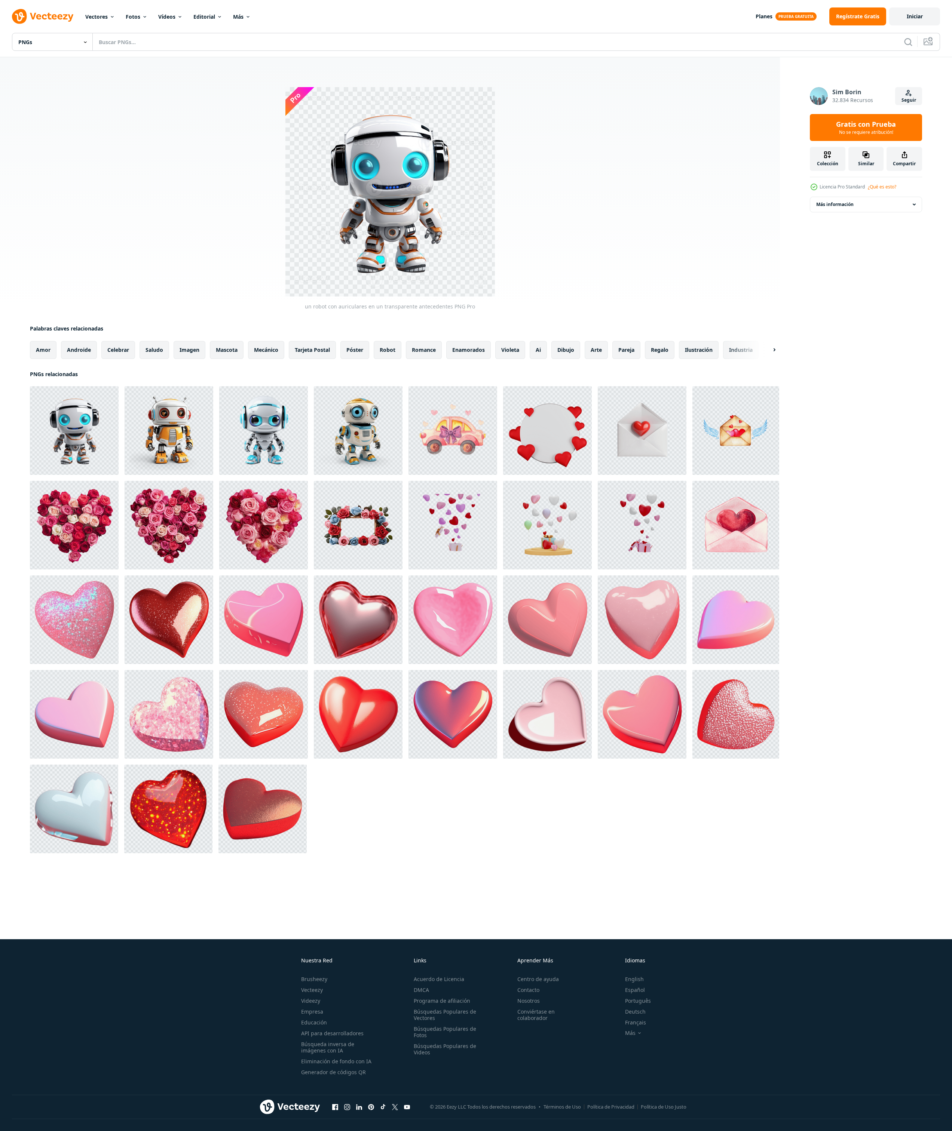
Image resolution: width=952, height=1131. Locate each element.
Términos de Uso (562, 1106)
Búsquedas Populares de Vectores (445, 1014)
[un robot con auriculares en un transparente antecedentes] (74, 430)
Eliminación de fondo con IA (336, 1061)
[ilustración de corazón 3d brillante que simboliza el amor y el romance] (169, 619)
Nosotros (528, 1000)
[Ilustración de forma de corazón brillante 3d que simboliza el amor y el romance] (263, 619)
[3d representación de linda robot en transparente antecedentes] (169, 430)
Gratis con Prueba (866, 127)
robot (387, 349)
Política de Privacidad (610, 1106)
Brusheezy (314, 979)
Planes (764, 16)
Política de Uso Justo (663, 1106)
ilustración (699, 349)
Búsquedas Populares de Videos (445, 1049)
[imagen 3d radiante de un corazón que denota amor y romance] (642, 619)
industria (741, 349)
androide (79, 349)
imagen (189, 349)
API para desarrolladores (332, 1033)
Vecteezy (312, 989)
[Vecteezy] (42, 16)
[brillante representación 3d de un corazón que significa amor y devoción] (358, 619)
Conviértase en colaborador (536, 1014)
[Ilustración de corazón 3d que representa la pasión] (74, 714)
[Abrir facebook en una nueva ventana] (335, 1107)
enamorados (468, 349)
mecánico (266, 349)
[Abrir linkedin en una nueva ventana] (359, 1107)
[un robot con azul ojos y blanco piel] (263, 430)
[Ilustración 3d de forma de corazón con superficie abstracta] (74, 619)
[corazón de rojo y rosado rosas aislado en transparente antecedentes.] (74, 525)
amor (43, 349)
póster (354, 349)
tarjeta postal (312, 349)
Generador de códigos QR (333, 1072)
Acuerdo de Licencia (439, 979)
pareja (626, 349)
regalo (659, 349)
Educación (314, 1022)
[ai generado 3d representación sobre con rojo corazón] (642, 430)
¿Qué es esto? (882, 187)
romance (424, 349)
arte (596, 349)
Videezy (310, 1000)
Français (635, 1022)
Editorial (204, 16)
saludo (154, 349)
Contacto (528, 989)
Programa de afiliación (442, 1000)
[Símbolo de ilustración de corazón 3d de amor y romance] (547, 714)
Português (638, 1000)
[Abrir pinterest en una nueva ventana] (371, 1107)
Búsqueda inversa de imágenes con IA (327, 1047)
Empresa (312, 1011)
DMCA (421, 989)
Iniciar (915, 16)
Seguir (909, 100)
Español (635, 989)
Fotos (133, 16)
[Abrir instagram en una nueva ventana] (347, 1107)
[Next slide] (768, 350)
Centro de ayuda (538, 979)
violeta (510, 349)
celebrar (118, 349)
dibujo (565, 349)
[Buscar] (908, 41)
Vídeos (166, 16)
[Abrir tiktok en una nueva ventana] (383, 1107)
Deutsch (635, 1011)
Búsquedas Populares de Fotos (445, 1032)
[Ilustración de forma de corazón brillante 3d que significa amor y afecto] (168, 809)
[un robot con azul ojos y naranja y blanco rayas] (358, 430)
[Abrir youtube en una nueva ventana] (407, 1107)
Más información (835, 204)
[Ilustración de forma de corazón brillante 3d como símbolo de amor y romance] (263, 714)
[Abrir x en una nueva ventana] (395, 1107)
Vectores (96, 16)
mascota (227, 349)
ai (538, 349)
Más (238, 16)
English (634, 979)
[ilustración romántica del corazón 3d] (262, 809)
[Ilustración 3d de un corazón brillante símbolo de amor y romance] (358, 714)
